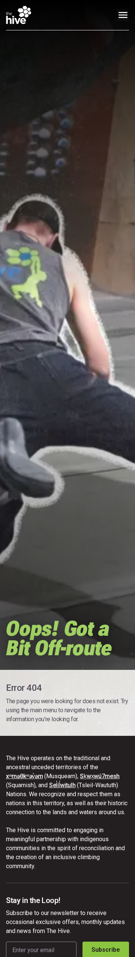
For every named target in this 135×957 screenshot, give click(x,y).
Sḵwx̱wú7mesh (99, 776)
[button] (123, 15)
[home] (19, 15)
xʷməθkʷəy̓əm (24, 776)
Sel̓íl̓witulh (62, 785)
